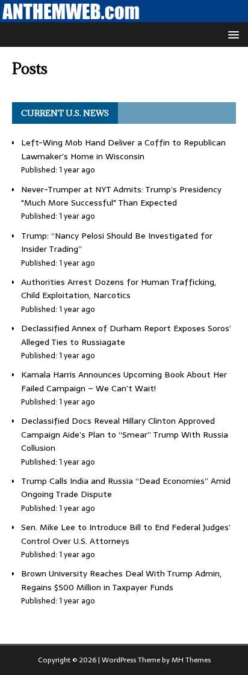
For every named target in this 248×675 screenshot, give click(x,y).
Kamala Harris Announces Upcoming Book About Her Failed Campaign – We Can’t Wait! (124, 381)
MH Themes (191, 660)
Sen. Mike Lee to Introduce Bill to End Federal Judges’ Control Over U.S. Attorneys (126, 534)
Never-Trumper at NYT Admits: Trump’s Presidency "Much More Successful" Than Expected (121, 196)
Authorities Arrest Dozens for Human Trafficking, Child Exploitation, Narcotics (118, 288)
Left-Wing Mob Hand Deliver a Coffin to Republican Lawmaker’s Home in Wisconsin (123, 149)
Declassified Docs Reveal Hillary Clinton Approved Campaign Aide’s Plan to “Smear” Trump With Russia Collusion (124, 434)
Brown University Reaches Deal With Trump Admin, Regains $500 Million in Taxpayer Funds (121, 580)
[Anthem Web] (124, 15)
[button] (231, 34)
